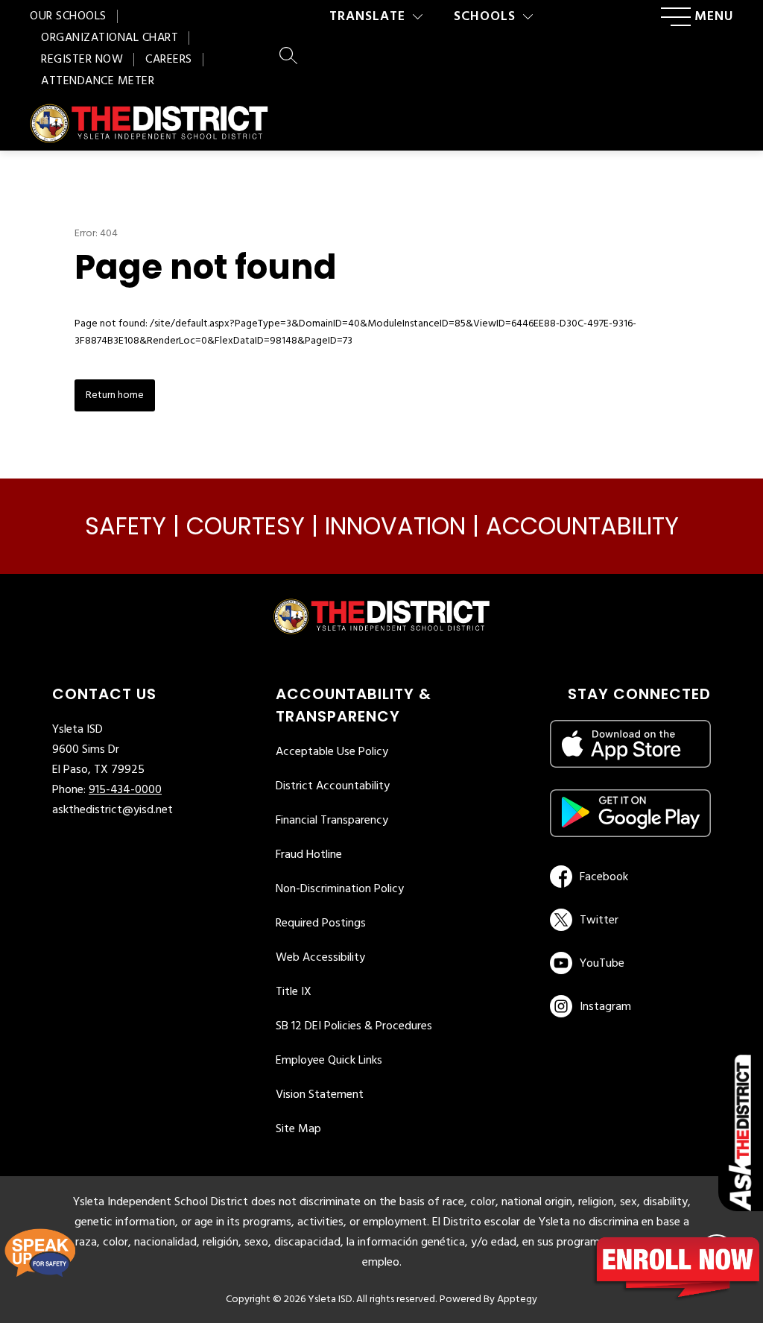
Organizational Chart (109, 38)
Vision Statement (320, 1095)
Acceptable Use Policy (332, 752)
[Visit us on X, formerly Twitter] (628, 920)
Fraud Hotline (309, 855)
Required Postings (321, 923)
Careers (168, 60)
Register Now (82, 60)
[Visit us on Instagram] (630, 1006)
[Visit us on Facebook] (628, 876)
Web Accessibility (320, 957)
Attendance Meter (97, 81)
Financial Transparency (332, 820)
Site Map (298, 1129)
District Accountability (333, 786)
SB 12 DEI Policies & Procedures (354, 1026)
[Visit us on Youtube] (628, 963)
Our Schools (68, 16)
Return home (115, 395)
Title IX (293, 992)
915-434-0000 (125, 790)
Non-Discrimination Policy (340, 889)
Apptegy (517, 1299)
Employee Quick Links (329, 1060)
